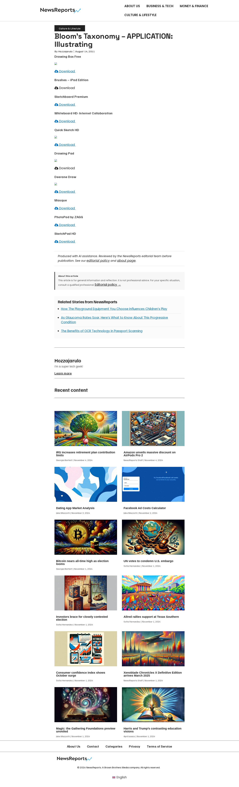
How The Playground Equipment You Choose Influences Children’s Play (114, 309)
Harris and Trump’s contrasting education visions (152, 730)
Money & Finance (194, 6)
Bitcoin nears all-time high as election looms (82, 562)
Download (67, 71)
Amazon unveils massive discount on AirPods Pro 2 (150, 454)
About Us (132, 6)
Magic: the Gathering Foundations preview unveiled (85, 730)
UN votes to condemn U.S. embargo (148, 561)
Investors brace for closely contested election (82, 618)
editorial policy (98, 260)
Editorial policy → (108, 284)
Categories (114, 746)
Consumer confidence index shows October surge (80, 674)
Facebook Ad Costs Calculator (145, 508)
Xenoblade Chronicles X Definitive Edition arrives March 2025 (153, 674)
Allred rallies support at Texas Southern (151, 616)
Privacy (134, 746)
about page (126, 260)
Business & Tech (159, 6)
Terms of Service (159, 746)
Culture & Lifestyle (140, 15)
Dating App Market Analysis (75, 508)
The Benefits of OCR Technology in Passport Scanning (101, 331)
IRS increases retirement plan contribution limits (85, 454)
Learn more (63, 373)
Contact (93, 746)
